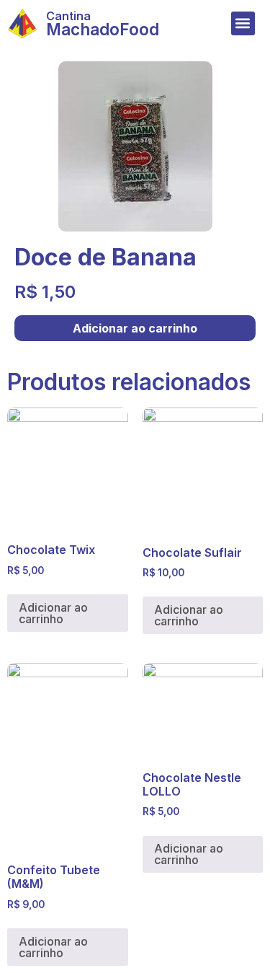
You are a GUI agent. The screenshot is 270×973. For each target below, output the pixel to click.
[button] (243, 23)
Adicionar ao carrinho (135, 328)
